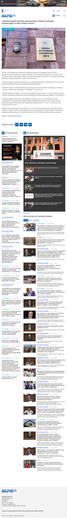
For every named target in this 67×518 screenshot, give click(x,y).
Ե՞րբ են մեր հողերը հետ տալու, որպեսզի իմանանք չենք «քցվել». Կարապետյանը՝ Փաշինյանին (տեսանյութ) (48, 398)
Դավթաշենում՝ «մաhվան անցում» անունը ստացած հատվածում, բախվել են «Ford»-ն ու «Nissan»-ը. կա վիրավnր (50, 279)
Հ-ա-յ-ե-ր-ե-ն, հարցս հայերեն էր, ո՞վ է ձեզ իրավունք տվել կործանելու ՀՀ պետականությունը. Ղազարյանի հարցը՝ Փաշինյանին (49, 267)
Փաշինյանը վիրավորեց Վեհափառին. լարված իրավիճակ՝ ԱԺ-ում (50, 326)
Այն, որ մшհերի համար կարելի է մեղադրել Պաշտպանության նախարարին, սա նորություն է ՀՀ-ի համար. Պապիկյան (51, 292)
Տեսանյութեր (33, 133)
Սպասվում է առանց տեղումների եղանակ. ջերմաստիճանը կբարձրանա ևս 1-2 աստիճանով (11, 270)
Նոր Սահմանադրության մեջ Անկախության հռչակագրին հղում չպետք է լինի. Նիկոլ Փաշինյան (49, 337)
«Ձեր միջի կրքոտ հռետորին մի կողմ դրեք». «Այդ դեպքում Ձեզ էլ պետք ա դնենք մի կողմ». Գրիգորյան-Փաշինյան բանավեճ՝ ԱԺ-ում (51, 361)
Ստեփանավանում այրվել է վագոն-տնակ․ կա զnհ (9, 377)
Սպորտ (39, 369)
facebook (17, 124)
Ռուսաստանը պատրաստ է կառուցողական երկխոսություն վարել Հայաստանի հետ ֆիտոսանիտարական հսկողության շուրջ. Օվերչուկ (11, 224)
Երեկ (30, 220)
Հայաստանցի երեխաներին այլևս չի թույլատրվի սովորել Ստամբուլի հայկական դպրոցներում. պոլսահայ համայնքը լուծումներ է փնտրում (11, 193)
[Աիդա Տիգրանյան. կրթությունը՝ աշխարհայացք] (44, 148)
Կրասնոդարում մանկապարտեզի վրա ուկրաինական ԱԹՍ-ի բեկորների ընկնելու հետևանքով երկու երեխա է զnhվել (11, 314)
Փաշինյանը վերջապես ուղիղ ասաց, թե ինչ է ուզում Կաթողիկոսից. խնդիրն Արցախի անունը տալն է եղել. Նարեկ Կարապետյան (51, 385)
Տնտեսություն (6, 275)
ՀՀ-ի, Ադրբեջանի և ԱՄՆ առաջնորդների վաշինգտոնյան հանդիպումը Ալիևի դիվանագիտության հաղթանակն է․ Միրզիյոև (11, 351)
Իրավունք (5, 136)
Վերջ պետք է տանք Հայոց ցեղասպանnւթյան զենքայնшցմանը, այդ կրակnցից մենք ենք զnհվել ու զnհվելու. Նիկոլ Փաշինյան (50, 303)
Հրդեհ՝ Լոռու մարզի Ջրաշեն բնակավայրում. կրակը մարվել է (11, 341)
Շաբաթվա (36, 220)
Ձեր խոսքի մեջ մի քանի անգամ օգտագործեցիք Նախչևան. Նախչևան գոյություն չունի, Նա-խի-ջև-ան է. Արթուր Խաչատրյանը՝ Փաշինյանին (51, 410)
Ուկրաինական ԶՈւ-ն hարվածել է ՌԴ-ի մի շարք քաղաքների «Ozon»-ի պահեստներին (11, 333)
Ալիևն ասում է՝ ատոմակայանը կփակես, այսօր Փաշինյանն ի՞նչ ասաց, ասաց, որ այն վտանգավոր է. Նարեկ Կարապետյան (50, 451)
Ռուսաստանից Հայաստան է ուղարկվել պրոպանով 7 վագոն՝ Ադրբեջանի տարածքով (11, 279)
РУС (54, 11)
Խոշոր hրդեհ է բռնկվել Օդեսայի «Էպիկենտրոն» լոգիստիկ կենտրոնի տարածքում (11, 323)
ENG (58, 11)
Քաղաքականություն (8, 162)
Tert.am (8, 16)
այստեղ (41, 511)
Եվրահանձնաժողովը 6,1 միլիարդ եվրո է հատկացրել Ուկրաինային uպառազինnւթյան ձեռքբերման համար (11, 303)
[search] (64, 11)
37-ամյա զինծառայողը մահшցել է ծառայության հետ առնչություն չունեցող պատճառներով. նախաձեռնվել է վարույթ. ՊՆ (11, 182)
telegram (25, 124)
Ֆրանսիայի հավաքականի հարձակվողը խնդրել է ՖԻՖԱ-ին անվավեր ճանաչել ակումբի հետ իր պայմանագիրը (51, 373)
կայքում (18, 116)
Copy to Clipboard (30, 124)
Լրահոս (57, 15)
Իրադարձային (8, 29)
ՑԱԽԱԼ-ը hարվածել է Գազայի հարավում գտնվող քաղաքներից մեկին (11, 212)
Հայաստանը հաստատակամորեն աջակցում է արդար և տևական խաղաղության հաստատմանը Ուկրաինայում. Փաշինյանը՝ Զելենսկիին (11, 291)
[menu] (64, 15)
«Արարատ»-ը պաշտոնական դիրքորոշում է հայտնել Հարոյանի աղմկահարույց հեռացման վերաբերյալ (50, 464)
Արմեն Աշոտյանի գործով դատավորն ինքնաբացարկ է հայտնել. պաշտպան (10, 140)
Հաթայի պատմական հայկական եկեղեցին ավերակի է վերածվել (11, 203)
